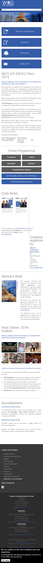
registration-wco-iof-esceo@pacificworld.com (24, 522)
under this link (24, 310)
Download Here (7, 234)
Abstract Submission (11, 464)
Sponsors (7, 471)
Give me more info (16, 556)
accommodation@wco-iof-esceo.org (23, 534)
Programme (8, 469)
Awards (6, 466)
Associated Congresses (11, 476)
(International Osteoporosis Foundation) (23, 543)
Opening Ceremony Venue (12, 456)
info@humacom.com (23, 507)
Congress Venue (9, 454)
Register (6, 459)
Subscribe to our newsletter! (13, 479)
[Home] (14, 1)
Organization (8, 474)
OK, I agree (5, 560)
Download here (20, 228)
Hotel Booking (8, 461)
